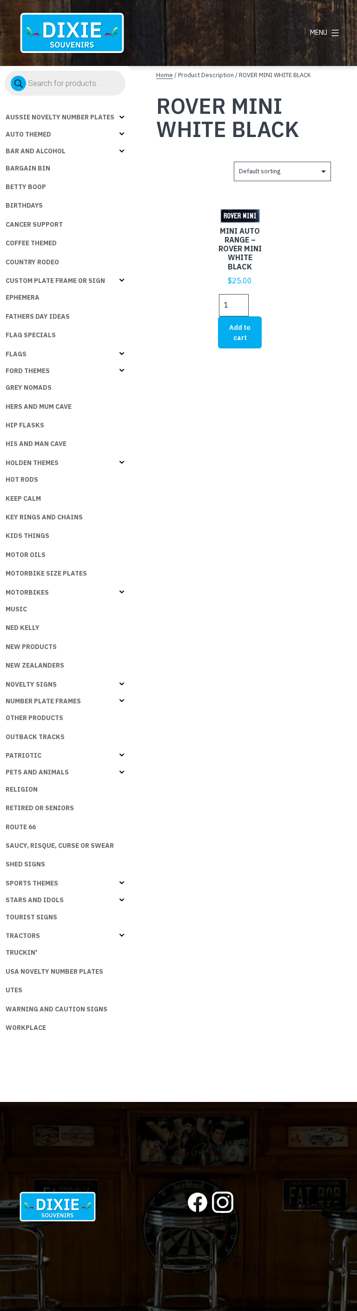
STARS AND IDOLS (35, 900)
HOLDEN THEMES (32, 463)
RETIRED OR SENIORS (40, 808)
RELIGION (22, 789)
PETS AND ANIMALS (37, 772)
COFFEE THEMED (31, 243)
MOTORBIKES (27, 592)
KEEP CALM (23, 498)
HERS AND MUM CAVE (39, 406)
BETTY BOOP (26, 187)
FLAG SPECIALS (31, 335)
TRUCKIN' (21, 952)
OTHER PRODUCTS (34, 718)
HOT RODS (22, 479)
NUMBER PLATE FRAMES (43, 701)
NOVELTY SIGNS (31, 684)
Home (164, 75)
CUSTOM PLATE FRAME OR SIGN (55, 280)
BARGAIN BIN (28, 168)
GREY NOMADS (29, 387)
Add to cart (240, 332)
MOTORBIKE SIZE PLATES (46, 573)
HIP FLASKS (25, 425)
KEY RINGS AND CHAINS (44, 517)
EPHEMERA (23, 297)
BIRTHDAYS (24, 205)
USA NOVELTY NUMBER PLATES (54, 971)
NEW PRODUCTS (31, 646)
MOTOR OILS (26, 555)
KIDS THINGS (27, 535)
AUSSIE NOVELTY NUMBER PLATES (60, 117)
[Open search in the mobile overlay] (65, 83)
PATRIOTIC (23, 755)
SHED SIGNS (25, 864)
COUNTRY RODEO (32, 262)
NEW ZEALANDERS (35, 665)
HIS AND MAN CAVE (36, 443)
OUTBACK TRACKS (35, 737)
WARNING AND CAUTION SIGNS (56, 1009)
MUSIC (16, 609)
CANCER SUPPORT (34, 224)
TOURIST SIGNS (31, 917)
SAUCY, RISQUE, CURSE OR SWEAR (60, 845)
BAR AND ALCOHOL (36, 151)
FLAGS (16, 354)
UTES (14, 990)
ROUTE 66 (21, 827)
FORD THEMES (28, 371)
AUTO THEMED (28, 134)
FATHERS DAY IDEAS (38, 316)
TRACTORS (23, 935)
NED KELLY (23, 627)
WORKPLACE (26, 1027)
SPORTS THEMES (32, 883)
